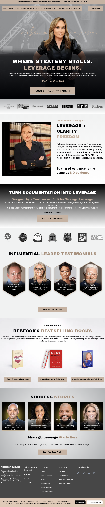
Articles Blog (45, 483)
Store (43, 479)
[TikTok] (99, 473)
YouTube (27, 474)
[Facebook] (78, 473)
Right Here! (82, 2)
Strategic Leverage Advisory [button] (30, 8)
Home (43, 472)
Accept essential (94, 502)
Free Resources (46, 492)
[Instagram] (94, 473)
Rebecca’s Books (65, 483)
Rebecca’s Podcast (66, 479)
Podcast (27, 478)
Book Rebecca (46, 487)
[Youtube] (89, 473)
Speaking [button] (47, 8)
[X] (83, 473)
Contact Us (28, 482)
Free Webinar (63, 475)
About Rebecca (46, 476)
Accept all (80, 502)
